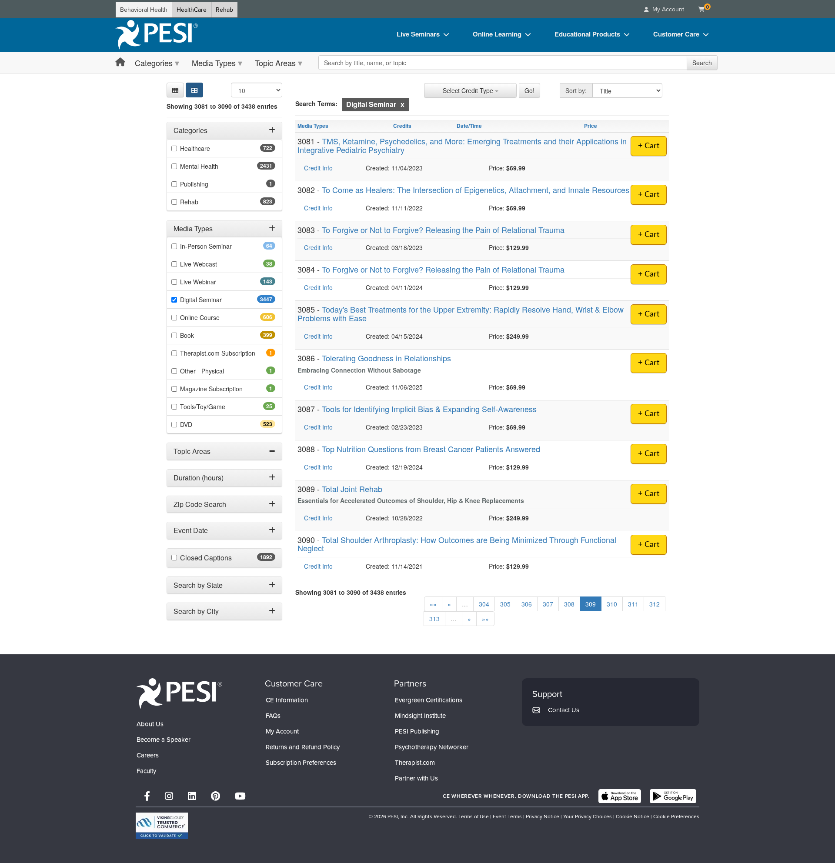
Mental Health (216, 166)
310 (612, 604)
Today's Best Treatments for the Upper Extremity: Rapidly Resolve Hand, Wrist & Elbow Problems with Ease (460, 313)
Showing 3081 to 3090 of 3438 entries (222, 106)
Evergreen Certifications (428, 699)
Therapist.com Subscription (227, 353)
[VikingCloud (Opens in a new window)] (162, 826)
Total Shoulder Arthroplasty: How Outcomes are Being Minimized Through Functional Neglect (456, 544)
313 (434, 618)
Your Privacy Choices (587, 816)
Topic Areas (275, 62)
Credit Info (318, 167)
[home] (156, 35)
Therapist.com (415, 762)
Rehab (224, 9)
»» (485, 618)
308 (569, 604)
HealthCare (192, 9)
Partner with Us (416, 778)
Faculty (146, 770)
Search (702, 62)
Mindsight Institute (420, 715)
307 (548, 604)
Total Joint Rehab (352, 488)
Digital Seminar (218, 299)
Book (202, 335)
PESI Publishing (417, 731)
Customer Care (676, 34)
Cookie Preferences (676, 816)
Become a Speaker (163, 739)
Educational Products (587, 34)
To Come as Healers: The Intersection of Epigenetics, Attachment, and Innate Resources (475, 189)
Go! (529, 90)
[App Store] (619, 796)
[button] (175, 90)
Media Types (214, 62)
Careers (148, 755)
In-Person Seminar (219, 246)
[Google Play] (673, 796)
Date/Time (469, 126)
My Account (282, 731)
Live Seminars (418, 34)
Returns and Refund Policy (303, 746)
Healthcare (210, 148)
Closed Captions (225, 558)
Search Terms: (316, 103)
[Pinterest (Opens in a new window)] (215, 796)
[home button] (120, 62)
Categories (154, 62)
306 (526, 604)
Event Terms (507, 816)
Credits (402, 126)
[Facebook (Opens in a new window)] (147, 796)
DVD (201, 424)
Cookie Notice (632, 816)
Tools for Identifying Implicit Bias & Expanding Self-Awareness (429, 408)
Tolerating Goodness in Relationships (386, 357)
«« (433, 604)
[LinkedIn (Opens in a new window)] (192, 796)
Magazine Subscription (223, 388)
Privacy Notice (542, 816)
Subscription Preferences (301, 762)
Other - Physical (214, 371)
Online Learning (497, 34)
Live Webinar (213, 281)
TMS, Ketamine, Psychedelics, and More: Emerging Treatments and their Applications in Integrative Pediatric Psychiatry (462, 145)
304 (484, 604)
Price (590, 126)
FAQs (273, 715)
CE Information (287, 699)
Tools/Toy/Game (216, 406)
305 (505, 604)
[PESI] (179, 693)
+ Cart (648, 146)
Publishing (206, 184)
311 (633, 604)
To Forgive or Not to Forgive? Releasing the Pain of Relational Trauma (443, 229)
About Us (150, 723)
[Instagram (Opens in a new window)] (169, 796)
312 (654, 604)
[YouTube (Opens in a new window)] (240, 796)
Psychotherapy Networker (431, 746)
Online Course (215, 317)
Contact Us (563, 709)
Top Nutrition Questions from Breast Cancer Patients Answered (431, 448)
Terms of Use (473, 816)
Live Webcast (212, 264)
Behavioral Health (143, 9)
